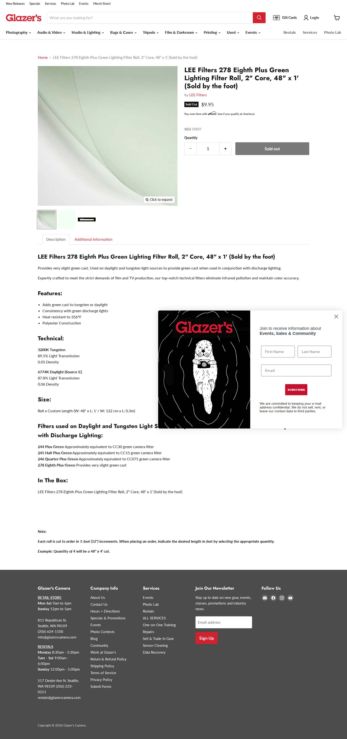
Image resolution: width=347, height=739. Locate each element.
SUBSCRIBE (296, 389)
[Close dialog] (336, 316)
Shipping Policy (102, 666)
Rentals (290, 32)
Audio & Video (50, 32)
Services (50, 3)
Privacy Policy (101, 679)
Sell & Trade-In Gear (158, 638)
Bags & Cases (122, 32)
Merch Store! (102, 3)
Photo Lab (67, 3)
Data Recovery (154, 652)
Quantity (190, 138)
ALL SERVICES (154, 618)
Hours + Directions (105, 611)
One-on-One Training (159, 625)
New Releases (15, 3)
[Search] (259, 17)
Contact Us (99, 604)
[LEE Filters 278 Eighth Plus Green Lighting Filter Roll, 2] (46, 219)
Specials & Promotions (108, 618)
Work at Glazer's (103, 652)
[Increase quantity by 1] (226, 148)
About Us (97, 597)
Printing (211, 32)
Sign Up (206, 638)
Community (99, 645)
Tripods (149, 32)
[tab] (56, 239)
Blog (94, 638)
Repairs (148, 632)
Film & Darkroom (180, 32)
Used (232, 32)
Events (84, 3)
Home (43, 57)
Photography (17, 32)
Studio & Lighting (86, 32)
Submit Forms (100, 686)
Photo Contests (102, 632)
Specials (35, 3)
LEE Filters (198, 94)
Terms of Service (103, 673)
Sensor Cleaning (155, 645)
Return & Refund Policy (108, 659)
